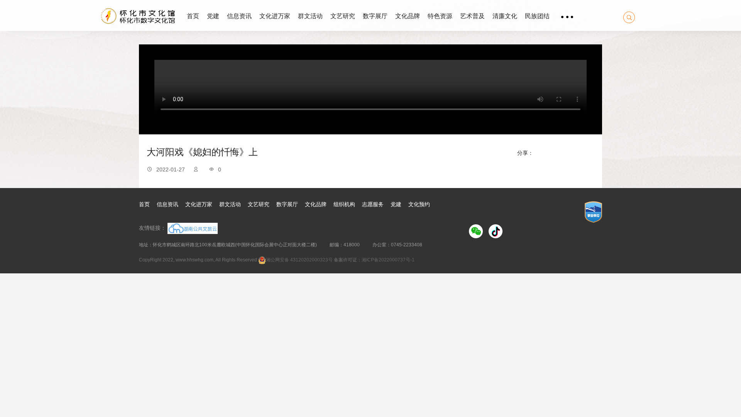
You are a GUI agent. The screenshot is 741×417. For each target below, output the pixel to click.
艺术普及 (472, 16)
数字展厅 (375, 16)
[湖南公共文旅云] (192, 228)
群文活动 (310, 16)
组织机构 (344, 204)
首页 (193, 16)
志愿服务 (373, 204)
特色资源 (440, 16)
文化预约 (419, 204)
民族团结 (537, 16)
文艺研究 (342, 16)
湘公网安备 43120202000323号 (299, 260)
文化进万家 (274, 16)
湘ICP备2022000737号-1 (388, 260)
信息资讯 (239, 16)
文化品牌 (407, 16)
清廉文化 (504, 16)
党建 (213, 16)
